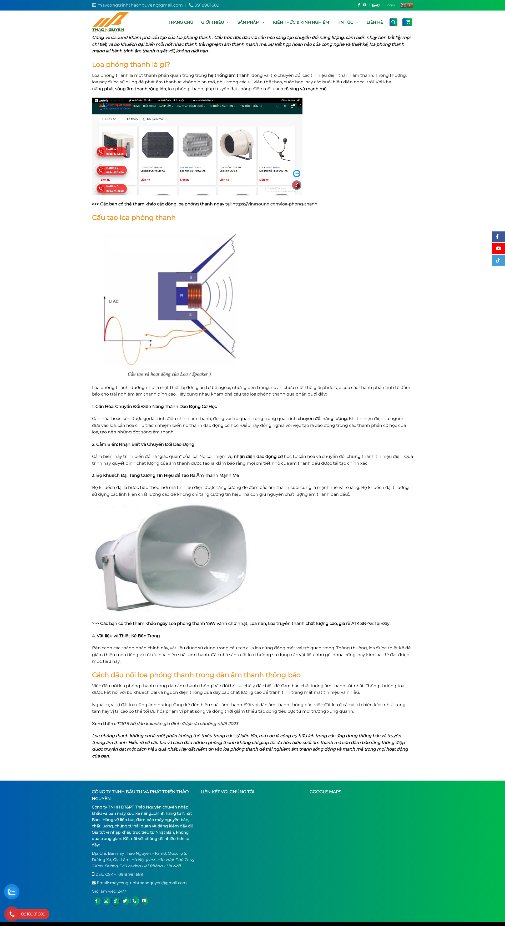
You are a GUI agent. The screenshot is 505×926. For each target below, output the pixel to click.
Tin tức (345, 22)
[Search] (393, 22)
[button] (228, 22)
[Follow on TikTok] (115, 901)
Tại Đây (382, 623)
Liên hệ (375, 22)
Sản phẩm (249, 22)
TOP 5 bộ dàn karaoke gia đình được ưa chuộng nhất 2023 (177, 723)
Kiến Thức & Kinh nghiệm (301, 22)
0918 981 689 (130, 874)
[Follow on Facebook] (359, 5)
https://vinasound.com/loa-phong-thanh (275, 203)
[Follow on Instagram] (106, 901)
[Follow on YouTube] (364, 5)
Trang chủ (181, 22)
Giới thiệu (212, 22)
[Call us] (134, 901)
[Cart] (407, 22)
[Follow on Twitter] (125, 901)
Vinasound (116, 37)
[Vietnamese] (410, 5)
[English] (403, 5)
